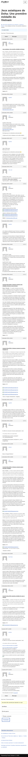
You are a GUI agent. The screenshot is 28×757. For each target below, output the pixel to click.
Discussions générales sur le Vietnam (10, 24)
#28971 (24, 244)
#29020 (24, 338)
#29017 (24, 274)
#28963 (24, 221)
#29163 (24, 443)
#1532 (25, 39)
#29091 (24, 420)
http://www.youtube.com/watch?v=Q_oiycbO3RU (10, 645)
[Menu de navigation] (25, 2)
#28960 (24, 183)
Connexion (6, 719)
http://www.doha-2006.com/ (8, 109)
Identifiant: (4, 706)
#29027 (24, 399)
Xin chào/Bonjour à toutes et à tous (8, 733)
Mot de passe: (5, 711)
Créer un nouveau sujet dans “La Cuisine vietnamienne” (12, 742)
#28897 (24, 94)
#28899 (24, 112)
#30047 (24, 669)
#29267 (24, 586)
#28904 (24, 138)
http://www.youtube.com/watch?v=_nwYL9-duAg (10, 647)
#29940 (24, 629)
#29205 (24, 553)
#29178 (24, 457)
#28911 (24, 166)
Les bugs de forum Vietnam (6, 740)
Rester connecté (7, 716)
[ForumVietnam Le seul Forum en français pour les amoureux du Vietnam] (5, 2)
